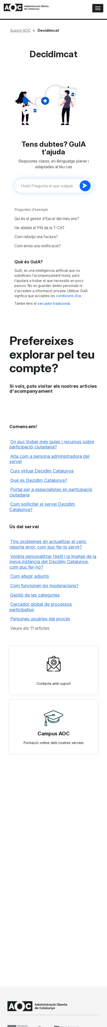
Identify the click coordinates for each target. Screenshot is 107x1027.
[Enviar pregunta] (85, 185)
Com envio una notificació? (37, 246)
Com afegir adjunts (29, 576)
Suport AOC (20, 30)
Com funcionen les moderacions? (44, 585)
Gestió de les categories (35, 595)
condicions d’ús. (69, 296)
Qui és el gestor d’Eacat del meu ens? (46, 218)
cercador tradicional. (54, 303)
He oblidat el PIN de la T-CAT (39, 227)
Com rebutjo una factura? (36, 236)
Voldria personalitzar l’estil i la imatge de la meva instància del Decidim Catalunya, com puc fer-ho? (52, 562)
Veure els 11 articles (30, 628)
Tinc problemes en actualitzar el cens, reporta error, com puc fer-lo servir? (48, 544)
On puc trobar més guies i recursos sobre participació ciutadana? (51, 444)
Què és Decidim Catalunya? (38, 480)
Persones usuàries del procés (40, 618)
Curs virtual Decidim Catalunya (41, 470)
